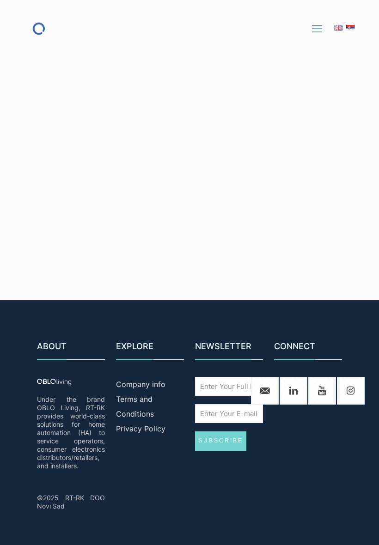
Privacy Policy (140, 428)
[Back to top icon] (334, 526)
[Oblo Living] (38, 28)
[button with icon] (265, 391)
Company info (140, 384)
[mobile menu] (317, 28)
